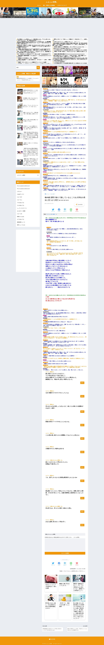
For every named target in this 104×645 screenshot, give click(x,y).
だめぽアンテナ (20, 194)
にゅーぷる (19, 213)
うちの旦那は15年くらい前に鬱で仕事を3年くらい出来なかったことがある (70, 50)
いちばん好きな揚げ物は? (59, 61)
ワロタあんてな (20, 202)
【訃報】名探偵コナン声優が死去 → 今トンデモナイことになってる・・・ (70, 46)
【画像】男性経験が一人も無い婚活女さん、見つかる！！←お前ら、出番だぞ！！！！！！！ (33, 60)
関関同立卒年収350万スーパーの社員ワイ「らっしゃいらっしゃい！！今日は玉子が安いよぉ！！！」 (27, 79)
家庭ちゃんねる (20, 216)
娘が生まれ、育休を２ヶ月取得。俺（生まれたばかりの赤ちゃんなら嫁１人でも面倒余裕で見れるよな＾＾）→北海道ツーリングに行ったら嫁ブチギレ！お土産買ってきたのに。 (33, 46)
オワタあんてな (20, 219)
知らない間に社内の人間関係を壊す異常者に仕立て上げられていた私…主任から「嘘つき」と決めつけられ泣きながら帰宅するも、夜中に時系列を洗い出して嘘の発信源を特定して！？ (70, 59)
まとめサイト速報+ (21, 211)
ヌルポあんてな (20, 205)
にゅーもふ (19, 199)
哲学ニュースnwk (21, 224)
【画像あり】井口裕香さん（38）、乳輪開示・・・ (28, 58)
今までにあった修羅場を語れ (71, 571)
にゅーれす (19, 197)
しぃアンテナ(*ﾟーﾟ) (21, 208)
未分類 (83, 568)
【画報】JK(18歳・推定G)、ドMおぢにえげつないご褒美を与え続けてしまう (70, 52)
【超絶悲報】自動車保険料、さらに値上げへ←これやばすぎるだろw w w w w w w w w (33, 56)
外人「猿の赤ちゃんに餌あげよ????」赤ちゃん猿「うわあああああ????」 (34, 54)
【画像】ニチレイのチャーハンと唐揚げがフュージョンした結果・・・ (33, 62)
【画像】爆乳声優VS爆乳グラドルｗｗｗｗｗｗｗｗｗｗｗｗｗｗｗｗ (69, 54)
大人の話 (79, 568)
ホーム (39, 5)
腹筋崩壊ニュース (21, 222)
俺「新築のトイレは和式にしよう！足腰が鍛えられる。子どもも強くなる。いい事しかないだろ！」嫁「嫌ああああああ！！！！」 (33, 40)
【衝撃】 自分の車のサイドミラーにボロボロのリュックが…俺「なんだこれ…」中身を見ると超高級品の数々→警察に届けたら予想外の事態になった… (33, 49)
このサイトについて (62, 5)
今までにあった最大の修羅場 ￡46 (51, 214)
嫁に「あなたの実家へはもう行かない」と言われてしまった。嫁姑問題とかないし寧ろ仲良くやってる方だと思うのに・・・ (33, 52)
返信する (82, 382)
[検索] (38, 67)
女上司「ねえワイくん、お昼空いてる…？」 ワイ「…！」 (67, 41)
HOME (53, 639)
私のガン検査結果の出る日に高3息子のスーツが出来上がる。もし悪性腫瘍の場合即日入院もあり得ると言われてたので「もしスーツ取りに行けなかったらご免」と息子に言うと (33, 42)
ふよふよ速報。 (52, 2)
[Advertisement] (52, 28)
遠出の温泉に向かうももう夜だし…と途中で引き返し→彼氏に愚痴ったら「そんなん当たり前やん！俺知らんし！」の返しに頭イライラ (69, 56)
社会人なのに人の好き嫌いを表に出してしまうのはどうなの (67, 48)
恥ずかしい (82, 571)
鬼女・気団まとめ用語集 (49, 5)
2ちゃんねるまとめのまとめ (23, 185)
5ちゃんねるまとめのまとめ (23, 188)
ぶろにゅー (19, 191)
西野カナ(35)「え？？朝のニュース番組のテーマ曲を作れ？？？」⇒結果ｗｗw (70, 40)
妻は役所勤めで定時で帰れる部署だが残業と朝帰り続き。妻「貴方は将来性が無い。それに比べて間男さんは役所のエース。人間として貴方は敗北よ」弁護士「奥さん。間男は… (70, 44)
